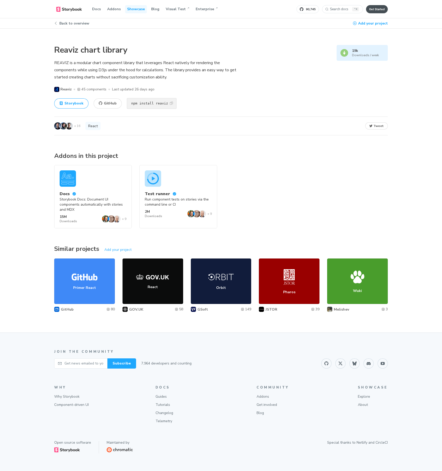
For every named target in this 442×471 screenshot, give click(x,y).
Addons (114, 9)
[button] (171, 103)
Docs (96, 9)
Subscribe (122, 363)
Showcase (136, 9)
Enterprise (205, 9)
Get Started (377, 9)
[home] (69, 9)
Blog (155, 9)
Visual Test (176, 9)
